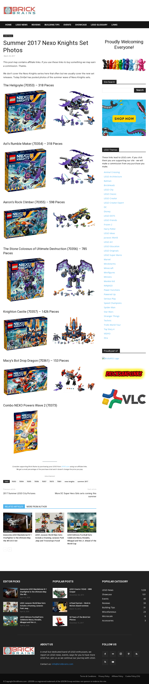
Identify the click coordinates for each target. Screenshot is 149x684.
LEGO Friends (110, 220)
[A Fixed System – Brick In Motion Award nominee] (60, 607)
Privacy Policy (104, 676)
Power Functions (112, 290)
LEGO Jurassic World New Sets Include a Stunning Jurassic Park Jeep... (33, 605)
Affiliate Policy (117, 676)
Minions (108, 276)
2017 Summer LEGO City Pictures (19, 493)
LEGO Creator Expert (114, 202)
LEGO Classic (110, 194)
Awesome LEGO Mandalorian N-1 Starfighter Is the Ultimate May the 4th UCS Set (17, 538)
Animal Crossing (112, 172)
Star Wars (108, 311)
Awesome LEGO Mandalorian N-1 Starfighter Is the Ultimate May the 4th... (33, 591)
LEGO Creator (110, 198)
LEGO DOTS (109, 215)
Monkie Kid (109, 281)
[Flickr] (113, 654)
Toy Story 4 (109, 329)
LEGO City (108, 189)
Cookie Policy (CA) (132, 676)
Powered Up (110, 294)
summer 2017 (83, 481)
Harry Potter (110, 229)
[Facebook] (105, 654)
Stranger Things (111, 316)
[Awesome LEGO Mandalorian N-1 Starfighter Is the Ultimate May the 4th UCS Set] (17, 523)
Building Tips (52, 24)
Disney (107, 211)
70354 (21, 481)
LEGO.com (65, 466)
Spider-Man (109, 307)
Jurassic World (111, 237)
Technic (107, 320)
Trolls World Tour (112, 324)
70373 (51, 481)
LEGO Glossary (99, 24)
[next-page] (9, 549)
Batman (107, 181)
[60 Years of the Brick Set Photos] (60, 621)
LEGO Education (111, 246)
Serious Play (110, 298)
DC (105, 207)
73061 (59, 481)
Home (8, 24)
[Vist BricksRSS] (110, 358)
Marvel (107, 259)
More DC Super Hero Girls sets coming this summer (75, 495)
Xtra (106, 338)
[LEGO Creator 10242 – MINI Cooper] (60, 593)
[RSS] (136, 654)
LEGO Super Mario (113, 255)
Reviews (36, 24)
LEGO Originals (111, 250)
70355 (29, 481)
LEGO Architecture (113, 176)
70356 (36, 481)
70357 (44, 481)
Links (114, 24)
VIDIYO (107, 333)
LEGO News (22, 24)
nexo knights (69, 481)
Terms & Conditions (88, 676)
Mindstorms (110, 263)
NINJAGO (108, 285)
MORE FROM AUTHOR (37, 506)
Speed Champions (113, 303)
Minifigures (109, 272)
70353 (14, 481)
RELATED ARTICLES (14, 506)
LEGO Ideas (109, 233)
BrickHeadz (109, 185)
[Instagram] (121, 654)
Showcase (81, 24)
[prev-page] (5, 549)
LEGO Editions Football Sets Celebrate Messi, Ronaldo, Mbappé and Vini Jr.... (31, 619)
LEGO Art (108, 242)
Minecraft (108, 268)
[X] (105, 662)
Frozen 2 (108, 224)
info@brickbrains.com (62, 664)
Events (67, 24)
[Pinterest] (129, 654)
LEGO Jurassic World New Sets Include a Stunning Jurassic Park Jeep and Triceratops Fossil (49, 538)
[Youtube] (113, 662)
